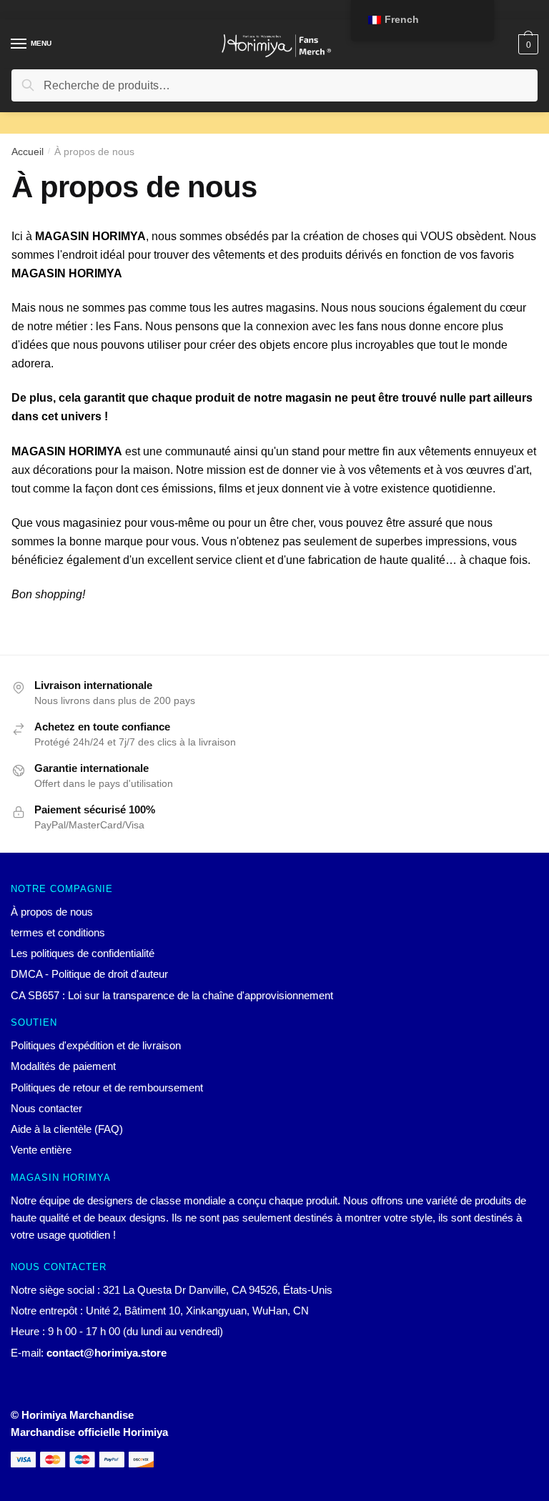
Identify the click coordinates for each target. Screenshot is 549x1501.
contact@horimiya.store (106, 1353)
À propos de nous (52, 912)
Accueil (27, 151)
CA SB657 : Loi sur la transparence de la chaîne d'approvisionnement (172, 995)
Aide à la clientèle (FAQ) (67, 1129)
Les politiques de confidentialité (82, 953)
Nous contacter (46, 1108)
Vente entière (41, 1150)
